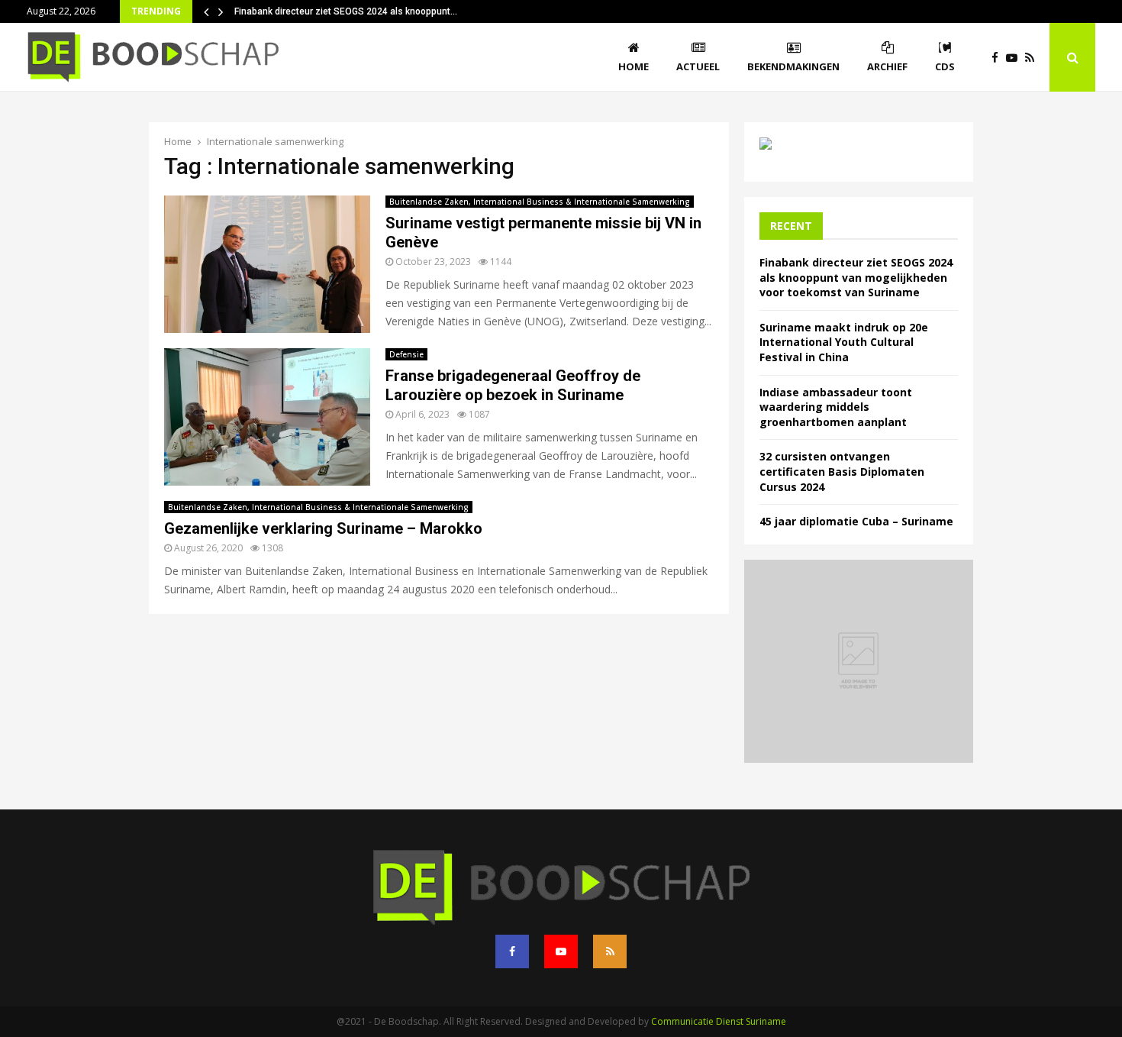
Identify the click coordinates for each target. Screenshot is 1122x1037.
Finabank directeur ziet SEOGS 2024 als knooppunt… (345, 11)
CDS (945, 66)
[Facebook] (998, 57)
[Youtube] (1015, 57)
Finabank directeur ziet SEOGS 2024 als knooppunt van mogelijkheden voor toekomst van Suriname (856, 277)
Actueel (698, 66)
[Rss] (1033, 57)
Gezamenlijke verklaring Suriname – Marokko (323, 528)
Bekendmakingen (793, 66)
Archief (887, 66)
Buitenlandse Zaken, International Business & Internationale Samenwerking (539, 201)
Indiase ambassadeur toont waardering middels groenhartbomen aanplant (835, 407)
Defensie (406, 354)
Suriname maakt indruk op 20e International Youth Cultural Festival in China (843, 342)
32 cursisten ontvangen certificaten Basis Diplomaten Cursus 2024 (841, 471)
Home (633, 66)
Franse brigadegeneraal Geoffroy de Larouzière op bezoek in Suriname (512, 385)
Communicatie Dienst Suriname (718, 1021)
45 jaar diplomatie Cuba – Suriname (856, 521)
